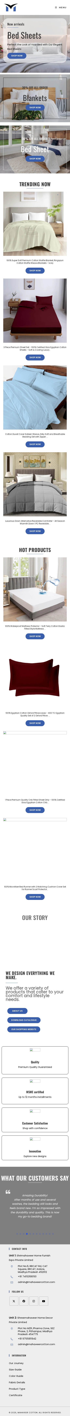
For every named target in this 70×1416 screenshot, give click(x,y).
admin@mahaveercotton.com (36, 1282)
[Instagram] (33, 1301)
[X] (13, 1301)
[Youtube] (43, 1301)
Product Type (17, 1388)
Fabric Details (17, 1382)
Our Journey (16, 1363)
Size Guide (15, 1369)
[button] (17, 1234)
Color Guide (16, 1376)
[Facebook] (23, 1301)
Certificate (15, 1395)
